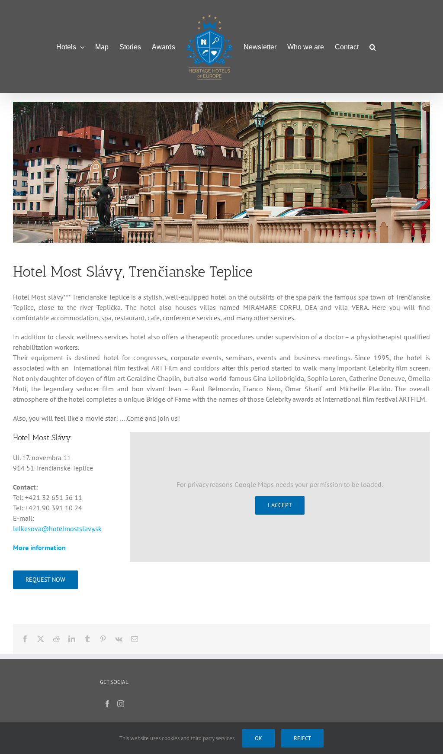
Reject (302, 738)
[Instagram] (120, 703)
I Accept (280, 505)
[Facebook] (107, 703)
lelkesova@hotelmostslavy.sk (57, 528)
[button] (372, 46)
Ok (258, 738)
